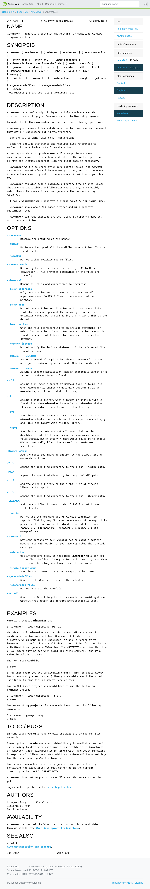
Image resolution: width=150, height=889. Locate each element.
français (121, 97)
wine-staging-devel (127, 120)
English (121, 90)
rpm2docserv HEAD (122, 883)
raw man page (124, 36)
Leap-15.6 (22, 12)
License (139, 883)
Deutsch (121, 83)
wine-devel (36, 12)
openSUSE (28, 4)
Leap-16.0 (122, 60)
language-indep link (127, 28)
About (40, 4)
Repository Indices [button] (55, 4)
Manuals (9, 12)
